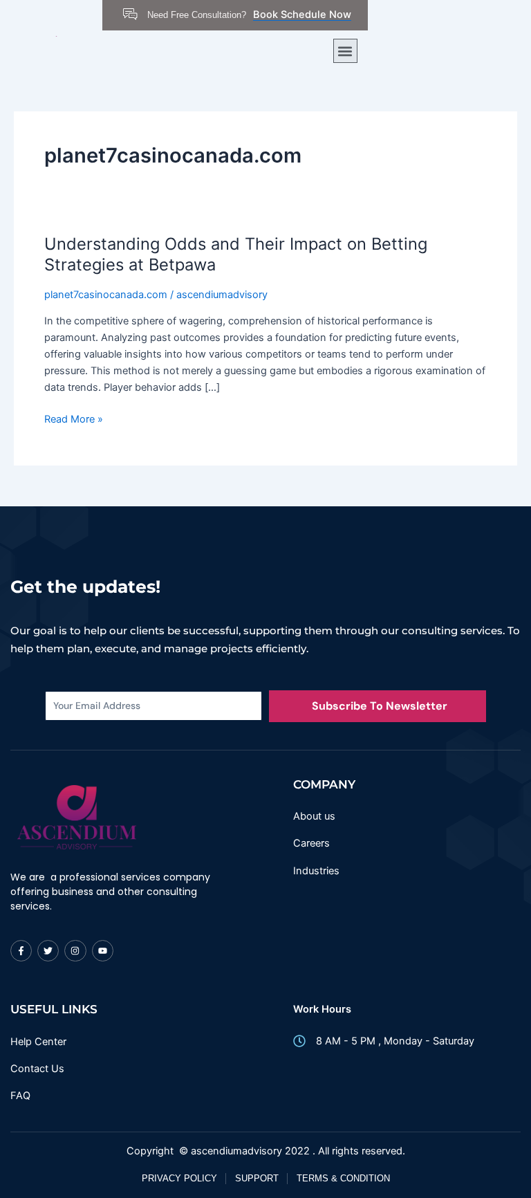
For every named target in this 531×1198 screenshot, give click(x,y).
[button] (345, 51)
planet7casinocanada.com (105, 294)
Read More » (73, 418)
